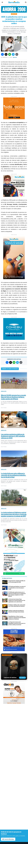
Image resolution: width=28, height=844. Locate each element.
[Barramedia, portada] (14, 2)
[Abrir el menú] (2, 2)
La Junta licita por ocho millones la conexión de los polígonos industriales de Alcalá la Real (13, 475)
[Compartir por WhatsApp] (9, 54)
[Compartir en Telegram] (13, 54)
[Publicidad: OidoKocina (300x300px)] (14, 119)
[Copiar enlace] (16, 54)
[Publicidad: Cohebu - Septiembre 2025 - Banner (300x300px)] (14, 339)
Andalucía (3, 391)
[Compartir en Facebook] (2, 54)
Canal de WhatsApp (9, 839)
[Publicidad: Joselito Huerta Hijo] (14, 650)
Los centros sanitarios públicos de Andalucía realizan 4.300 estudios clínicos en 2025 (13, 436)
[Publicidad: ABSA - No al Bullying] (14, 196)
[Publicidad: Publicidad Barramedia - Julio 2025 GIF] (14, 574)
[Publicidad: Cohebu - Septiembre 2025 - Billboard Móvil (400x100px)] (14, 12)
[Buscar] (25, 2)
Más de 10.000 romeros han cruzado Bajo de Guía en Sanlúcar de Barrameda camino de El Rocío (13, 397)
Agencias (15, 57)
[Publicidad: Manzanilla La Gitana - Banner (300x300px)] (14, 550)
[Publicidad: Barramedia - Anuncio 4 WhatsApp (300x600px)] (14, 278)
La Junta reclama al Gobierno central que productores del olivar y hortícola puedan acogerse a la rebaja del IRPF (13, 514)
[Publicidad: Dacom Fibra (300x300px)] (14, 703)
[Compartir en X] (6, 54)
